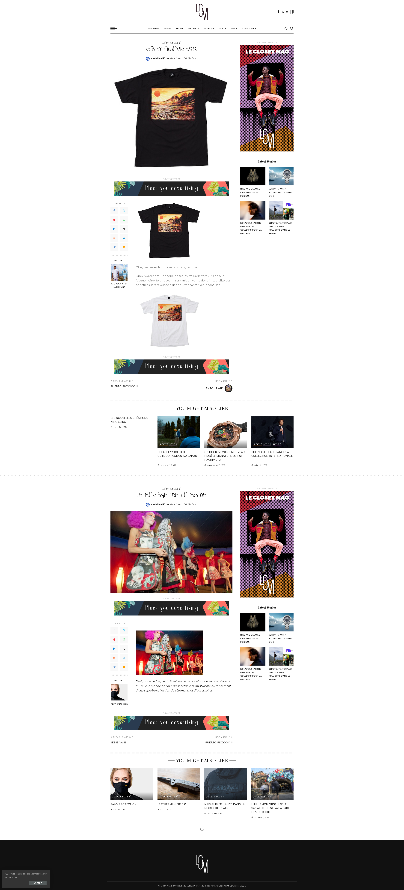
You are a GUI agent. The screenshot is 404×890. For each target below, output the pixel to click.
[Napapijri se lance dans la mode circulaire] (225, 784)
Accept (37, 883)
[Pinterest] (114, 219)
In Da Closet (171, 42)
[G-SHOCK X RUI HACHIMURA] (119, 272)
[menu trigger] (115, 28)
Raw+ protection (119, 704)
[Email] (124, 247)
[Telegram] (114, 247)
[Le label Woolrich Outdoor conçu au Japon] (178, 432)
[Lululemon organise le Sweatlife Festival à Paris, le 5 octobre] (272, 784)
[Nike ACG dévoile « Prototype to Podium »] (252, 176)
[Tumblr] (124, 229)
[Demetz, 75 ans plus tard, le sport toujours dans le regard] (281, 210)
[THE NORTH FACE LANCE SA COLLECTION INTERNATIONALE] (272, 432)
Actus (163, 444)
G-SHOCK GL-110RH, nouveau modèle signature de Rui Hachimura (224, 455)
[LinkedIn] (114, 229)
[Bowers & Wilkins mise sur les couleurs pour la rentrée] (252, 210)
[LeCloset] (202, 12)
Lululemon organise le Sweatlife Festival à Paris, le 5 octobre (271, 808)
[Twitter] (282, 12)
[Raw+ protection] (119, 692)
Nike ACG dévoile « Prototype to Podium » (250, 192)
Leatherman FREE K (171, 804)
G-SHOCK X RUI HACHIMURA (119, 285)
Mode (173, 444)
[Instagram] (287, 12)
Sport (277, 444)
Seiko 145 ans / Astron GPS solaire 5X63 (280, 192)
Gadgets (222, 444)
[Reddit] (114, 238)
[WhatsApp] (124, 219)
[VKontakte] (124, 238)
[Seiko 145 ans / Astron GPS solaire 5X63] (281, 176)
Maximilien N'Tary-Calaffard (166, 58)
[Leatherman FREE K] (178, 784)
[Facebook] (278, 12)
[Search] (292, 28)
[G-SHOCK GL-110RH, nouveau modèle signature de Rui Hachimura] (225, 432)
